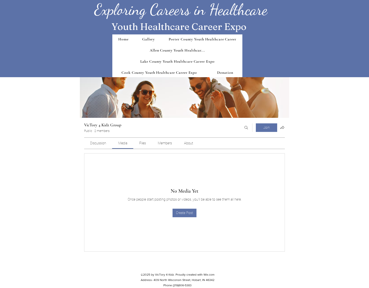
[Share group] (282, 127)
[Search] (246, 127)
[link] (98, 143)
